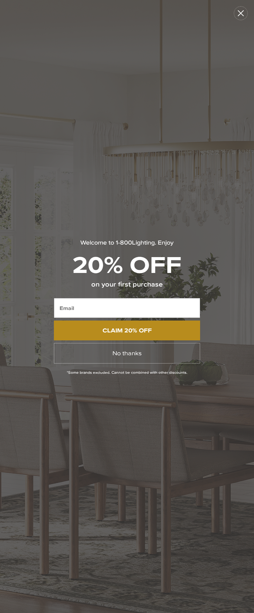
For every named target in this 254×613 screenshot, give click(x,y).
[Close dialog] (240, 13)
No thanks (127, 353)
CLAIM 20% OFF (127, 330)
